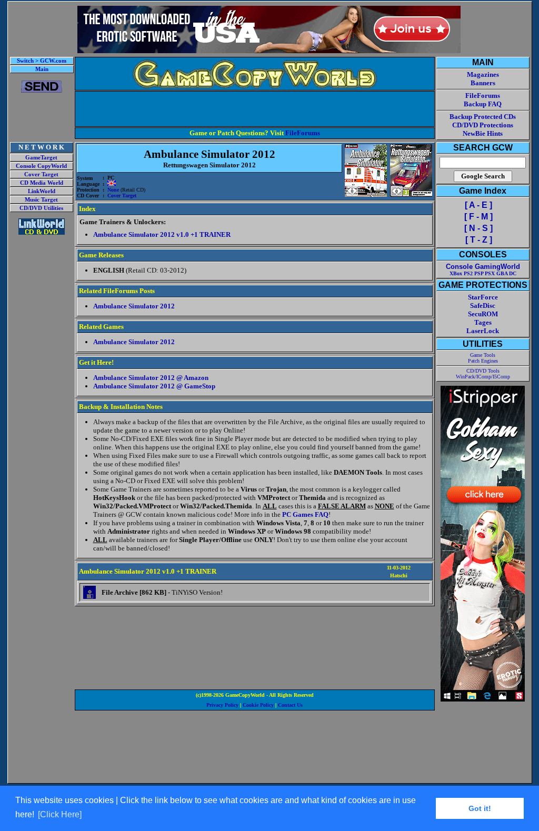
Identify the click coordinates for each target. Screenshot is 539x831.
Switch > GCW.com (41, 61)
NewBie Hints (483, 133)
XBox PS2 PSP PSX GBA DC (483, 273)
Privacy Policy (222, 705)
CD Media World (41, 183)
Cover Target (41, 174)
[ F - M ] (478, 216)
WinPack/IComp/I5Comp (483, 376)
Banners (483, 83)
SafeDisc (482, 305)
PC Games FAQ (305, 514)
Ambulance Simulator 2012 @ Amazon (150, 378)
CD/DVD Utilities (41, 208)
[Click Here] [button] (60, 814)
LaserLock (482, 331)
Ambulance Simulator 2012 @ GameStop (154, 386)
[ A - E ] (478, 205)
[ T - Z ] (478, 239)
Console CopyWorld (41, 166)
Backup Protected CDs (483, 117)
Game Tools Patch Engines (483, 358)
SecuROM (483, 314)
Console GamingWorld (483, 267)
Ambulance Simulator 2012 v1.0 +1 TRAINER (162, 234)
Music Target (41, 200)
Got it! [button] (479, 808)
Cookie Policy (258, 705)
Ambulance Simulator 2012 (134, 306)
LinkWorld (41, 191)
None (113, 190)
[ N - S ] (478, 228)
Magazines (483, 74)
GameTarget (41, 158)
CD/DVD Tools (483, 371)
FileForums (302, 133)
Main (41, 69)
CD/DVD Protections (482, 125)
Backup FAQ (483, 104)
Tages (483, 322)
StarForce (483, 297)
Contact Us (290, 705)
